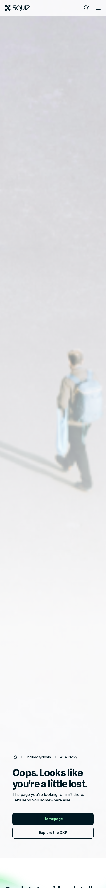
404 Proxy (68, 757)
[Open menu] (98, 8)
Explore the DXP (53, 832)
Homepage (53, 819)
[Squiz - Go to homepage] (17, 8)
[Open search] (86, 8)
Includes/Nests (39, 757)
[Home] (15, 757)
